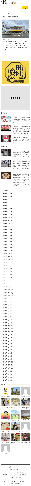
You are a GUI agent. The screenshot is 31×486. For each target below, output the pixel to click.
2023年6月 (7, 308)
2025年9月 (7, 226)
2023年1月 (7, 323)
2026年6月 (7, 199)
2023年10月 (8, 296)
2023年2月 (7, 320)
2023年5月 (7, 311)
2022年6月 (7, 344)
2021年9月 (7, 371)
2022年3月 (7, 353)
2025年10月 (8, 223)
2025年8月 (7, 229)
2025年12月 (7, 217)
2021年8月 (7, 374)
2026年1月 (7, 214)
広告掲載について (7, 475)
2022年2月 (7, 356)
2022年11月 (8, 329)
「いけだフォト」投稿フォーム (14, 472)
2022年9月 (7, 335)
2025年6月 (7, 235)
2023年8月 (7, 302)
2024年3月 (7, 280)
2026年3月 (7, 208)
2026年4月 (7, 205)
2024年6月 (7, 272)
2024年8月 (7, 265)
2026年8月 (7, 193)
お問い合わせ (17, 475)
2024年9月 (7, 262)
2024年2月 (7, 283)
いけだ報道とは (10, 467)
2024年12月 (7, 253)
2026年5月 (7, 202)
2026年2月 (7, 211)
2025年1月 (7, 250)
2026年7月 (7, 196)
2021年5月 (7, 380)
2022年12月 (8, 326)
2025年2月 (7, 247)
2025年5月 (7, 238)
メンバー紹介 (19, 467)
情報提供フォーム (15, 469)
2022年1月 (7, 359)
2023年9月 (7, 299)
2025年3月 (7, 244)
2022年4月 (7, 350)
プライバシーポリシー (15, 477)
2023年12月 (8, 290)
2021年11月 (8, 365)
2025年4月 (7, 241)
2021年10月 (8, 368)
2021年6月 (7, 377)
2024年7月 (7, 268)
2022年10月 (8, 332)
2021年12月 (8, 362)
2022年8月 (7, 338)
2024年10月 (8, 259)
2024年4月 (7, 277)
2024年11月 (7, 256)
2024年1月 (7, 287)
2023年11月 (8, 293)
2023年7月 (7, 305)
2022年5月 (7, 347)
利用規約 (24, 475)
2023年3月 (7, 317)
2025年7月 (7, 232)
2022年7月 (7, 341)
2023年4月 (7, 314)
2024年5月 (7, 275)
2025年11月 (7, 220)
